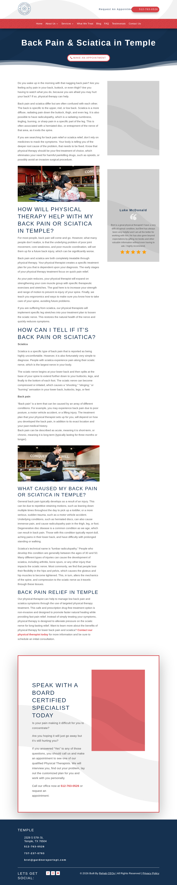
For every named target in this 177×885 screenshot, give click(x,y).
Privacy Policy (151, 873)
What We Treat (85, 24)
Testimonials (119, 24)
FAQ (106, 24)
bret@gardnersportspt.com (45, 860)
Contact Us (135, 24)
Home (39, 24)
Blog (98, 24)
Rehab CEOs (107, 873)
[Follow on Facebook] (48, 873)
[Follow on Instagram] (53, 873)
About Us (50, 24)
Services (66, 24)
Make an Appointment (89, 58)
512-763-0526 (70, 785)
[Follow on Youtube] (58, 873)
